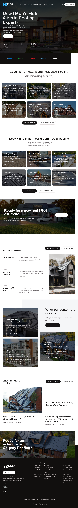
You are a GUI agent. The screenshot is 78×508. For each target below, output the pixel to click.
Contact (51, 4)
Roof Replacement (48, 467)
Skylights (46, 472)
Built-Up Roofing (67, 465)
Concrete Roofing (38, 474)
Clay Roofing (37, 476)
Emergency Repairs (68, 478)
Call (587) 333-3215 (64, 444)
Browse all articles (68, 381)
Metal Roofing (37, 467)
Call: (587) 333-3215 (68, 248)
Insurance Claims (48, 469)
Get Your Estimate (70, 4)
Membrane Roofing (68, 469)
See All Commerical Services (47, 190)
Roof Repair (47, 465)
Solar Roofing (47, 478)
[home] (9, 4)
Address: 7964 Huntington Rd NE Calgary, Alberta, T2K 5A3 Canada (39, 499)
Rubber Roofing (37, 469)
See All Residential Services (47, 122)
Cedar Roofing (37, 472)
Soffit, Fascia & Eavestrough (51, 474)
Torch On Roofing (67, 467)
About (45, 4)
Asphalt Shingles (38, 465)
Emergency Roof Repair (50, 476)
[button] (23, 4)
